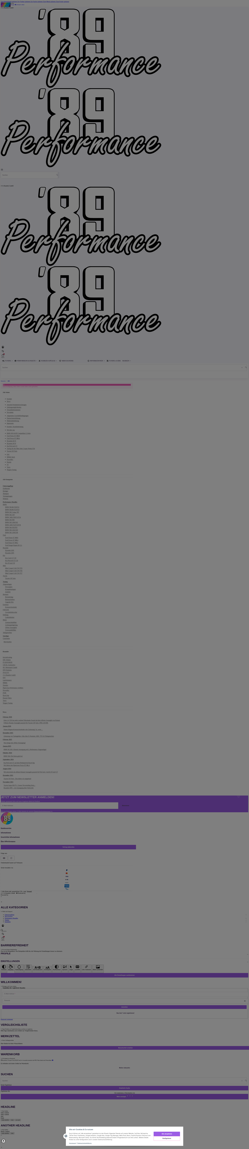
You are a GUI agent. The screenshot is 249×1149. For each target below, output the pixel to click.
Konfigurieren (167, 1138)
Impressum (72, 1143)
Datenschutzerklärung (84, 1143)
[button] (3, 1141)
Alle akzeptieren (167, 1134)
